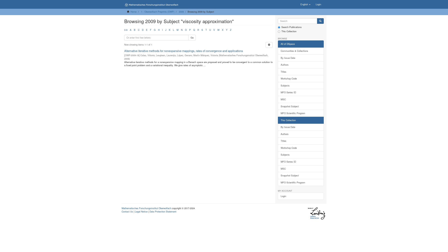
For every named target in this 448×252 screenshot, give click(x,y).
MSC (283, 99)
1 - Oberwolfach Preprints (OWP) (157, 11)
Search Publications (291, 27)
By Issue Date (288, 57)
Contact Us (127, 211)
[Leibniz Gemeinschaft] (316, 213)
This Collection (288, 31)
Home (133, 11)
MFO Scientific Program (293, 113)
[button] (305, 4)
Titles (283, 71)
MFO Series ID (288, 92)
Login (283, 196)
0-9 (125, 29)
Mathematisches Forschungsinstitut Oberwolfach (146, 208)
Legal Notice (141, 211)
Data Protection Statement (162, 211)
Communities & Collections (294, 50)
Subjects (285, 85)
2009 (181, 11)
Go (192, 37)
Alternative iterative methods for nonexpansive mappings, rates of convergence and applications (183, 51)
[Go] (320, 21)
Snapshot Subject (290, 106)
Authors (285, 64)
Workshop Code (289, 78)
